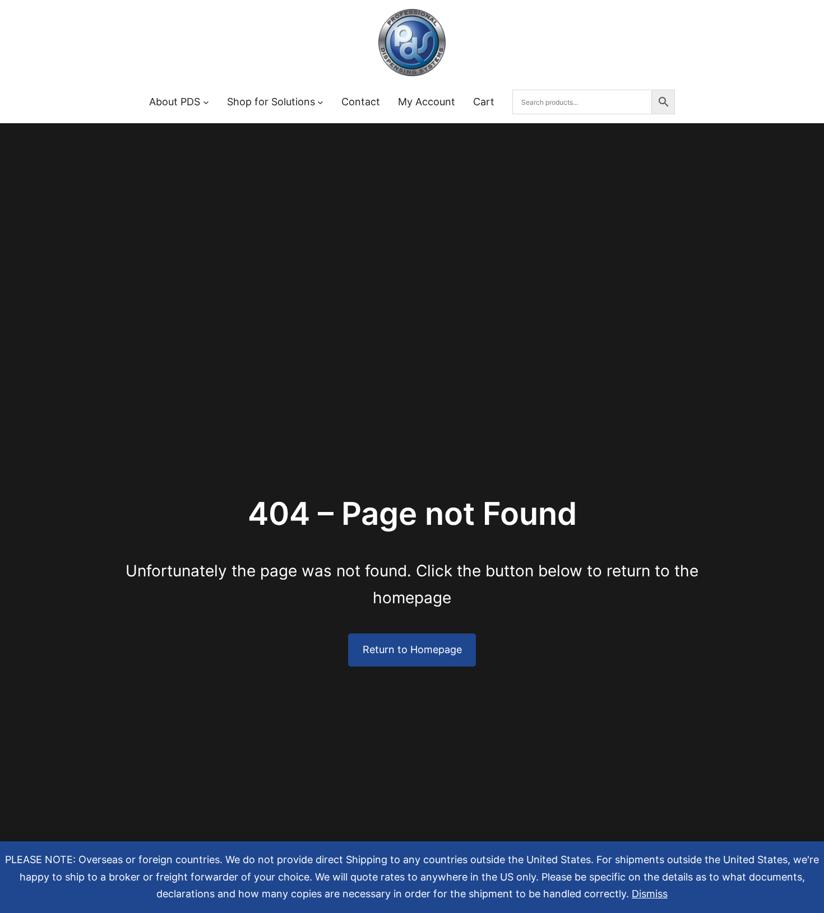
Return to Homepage (412, 649)
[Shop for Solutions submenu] (320, 102)
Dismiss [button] (650, 894)
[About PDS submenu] (206, 102)
